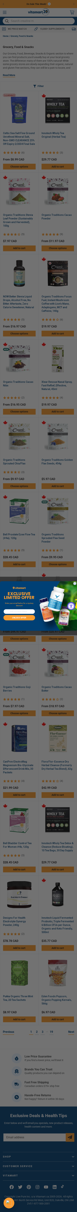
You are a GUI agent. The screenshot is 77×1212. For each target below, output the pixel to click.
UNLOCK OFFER (19, 618)
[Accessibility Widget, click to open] (71, 606)
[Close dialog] (75, 583)
